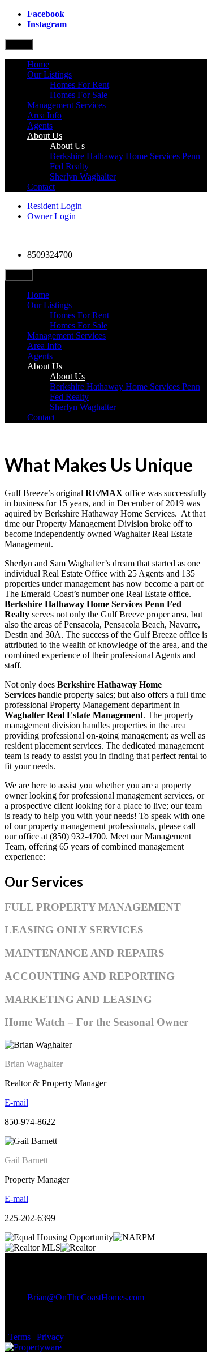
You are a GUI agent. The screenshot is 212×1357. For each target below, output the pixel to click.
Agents (40, 125)
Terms (19, 1337)
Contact (41, 186)
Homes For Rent (79, 84)
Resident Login (54, 206)
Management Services (66, 105)
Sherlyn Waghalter (83, 176)
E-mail (16, 1102)
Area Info (44, 115)
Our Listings (49, 74)
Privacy (50, 1337)
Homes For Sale (78, 95)
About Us (44, 135)
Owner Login (51, 216)
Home (38, 64)
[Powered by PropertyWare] (33, 1347)
